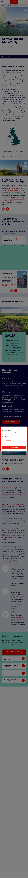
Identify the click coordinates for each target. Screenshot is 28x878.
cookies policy (8, 440)
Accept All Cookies (14, 447)
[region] (14, 439)
